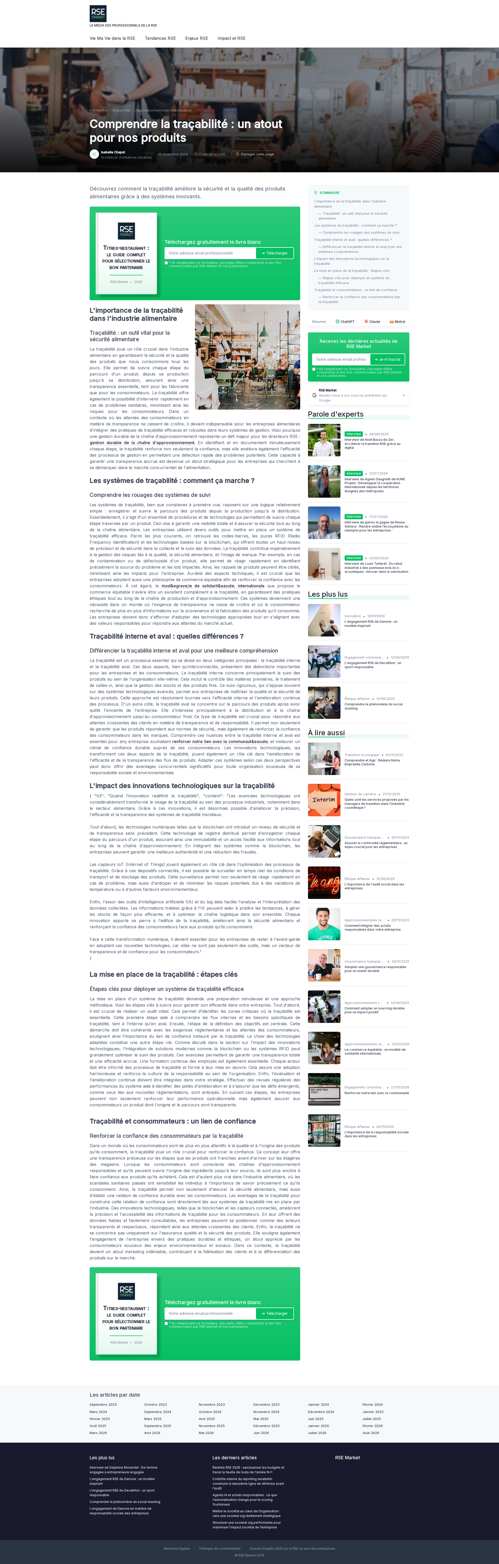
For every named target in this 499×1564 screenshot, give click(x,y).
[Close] (343, 743)
